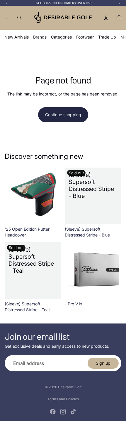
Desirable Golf (69, 387)
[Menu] (6, 18)
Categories (61, 36)
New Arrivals (16, 36)
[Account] (106, 17)
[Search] (19, 17)
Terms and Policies (63, 399)
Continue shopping (63, 114)
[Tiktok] (73, 411)
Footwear (85, 36)
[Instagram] (63, 411)
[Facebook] (52, 411)
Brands (40, 36)
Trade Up (107, 36)
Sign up (103, 363)
